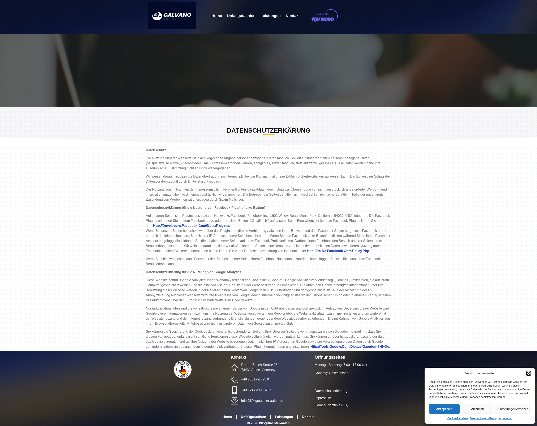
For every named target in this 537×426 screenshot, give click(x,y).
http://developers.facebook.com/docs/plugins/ (191, 225)
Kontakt (293, 16)
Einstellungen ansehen (512, 409)
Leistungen (271, 16)
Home (216, 16)
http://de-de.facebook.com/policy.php (338, 251)
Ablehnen (477, 409)
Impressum (505, 418)
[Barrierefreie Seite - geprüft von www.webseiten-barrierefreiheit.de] (195, 369)
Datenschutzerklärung (483, 418)
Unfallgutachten (241, 16)
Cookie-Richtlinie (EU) (331, 405)
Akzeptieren (444, 409)
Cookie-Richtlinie (457, 418)
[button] (529, 373)
